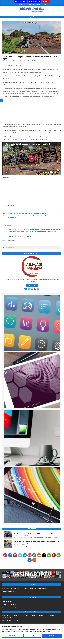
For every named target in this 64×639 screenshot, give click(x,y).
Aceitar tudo (51, 635)
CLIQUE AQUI (32, 285)
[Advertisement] (32, 110)
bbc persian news (34, 229)
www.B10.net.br (13, 608)
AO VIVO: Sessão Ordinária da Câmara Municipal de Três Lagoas (28, 213)
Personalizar (12, 635)
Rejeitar (32, 635)
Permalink (28, 236)
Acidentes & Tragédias (29, 60)
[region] (32, 631)
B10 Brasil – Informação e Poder (11, 621)
